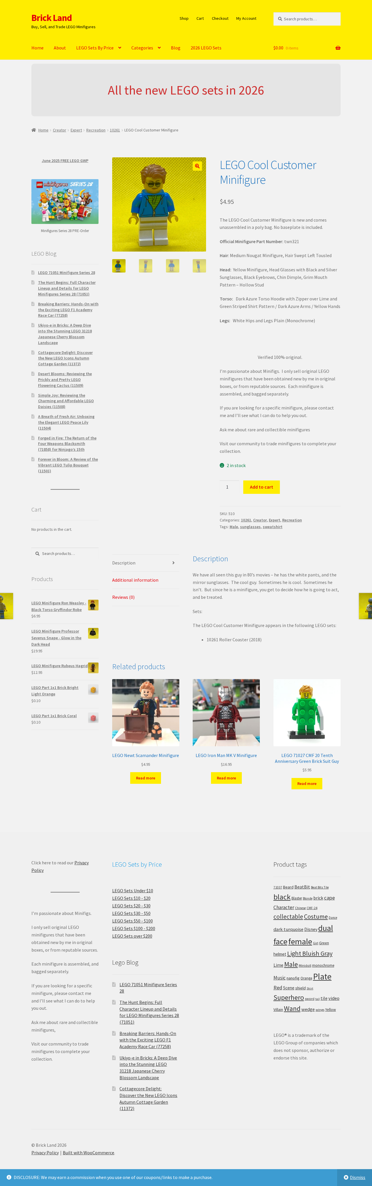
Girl (315, 943)
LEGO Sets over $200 (132, 936)
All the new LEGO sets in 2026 (186, 90)
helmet (279, 954)
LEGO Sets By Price (95, 48)
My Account (246, 18)
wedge (308, 1009)
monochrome (323, 965)
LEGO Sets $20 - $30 (131, 906)
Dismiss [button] (357, 1177)
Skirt (310, 988)
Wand (292, 1008)
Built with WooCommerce (88, 1152)
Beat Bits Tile (320, 887)
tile (324, 998)
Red (277, 987)
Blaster (296, 898)
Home (37, 48)
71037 (277, 887)
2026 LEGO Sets (206, 48)
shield (300, 988)
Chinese (300, 908)
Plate (322, 976)
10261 (115, 130)
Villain (278, 1009)
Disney (310, 929)
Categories (142, 48)
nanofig (293, 978)
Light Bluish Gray (309, 953)
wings (320, 1009)
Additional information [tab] (135, 580)
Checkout (220, 18)
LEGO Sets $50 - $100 (132, 921)
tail (317, 999)
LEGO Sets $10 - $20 (131, 898)
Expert (76, 130)
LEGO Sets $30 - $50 (131, 913)
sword (309, 998)
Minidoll (305, 965)
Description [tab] (123, 563)
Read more (145, 778)
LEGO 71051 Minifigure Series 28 (66, 272)
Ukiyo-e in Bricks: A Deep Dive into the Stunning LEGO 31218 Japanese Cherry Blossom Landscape (65, 334)
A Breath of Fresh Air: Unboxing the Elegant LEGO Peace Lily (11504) (66, 422)
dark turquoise (288, 929)
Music (279, 978)
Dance (333, 918)
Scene (288, 988)
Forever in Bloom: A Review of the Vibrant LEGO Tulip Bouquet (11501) (68, 465)
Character (283, 907)
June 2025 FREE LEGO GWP (65, 160)
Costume (316, 916)
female (300, 941)
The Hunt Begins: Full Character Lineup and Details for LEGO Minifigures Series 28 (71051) (67, 288)
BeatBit (302, 887)
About (60, 48)
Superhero (288, 997)
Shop (184, 18)
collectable (288, 916)
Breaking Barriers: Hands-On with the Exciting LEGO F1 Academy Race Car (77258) (68, 309)
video (333, 998)
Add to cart (261, 487)
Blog (175, 48)
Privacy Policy (45, 1152)
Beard (288, 887)
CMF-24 (312, 908)
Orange (306, 978)
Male (234, 526)
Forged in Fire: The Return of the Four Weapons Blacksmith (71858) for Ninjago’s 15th (67, 443)
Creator (59, 130)
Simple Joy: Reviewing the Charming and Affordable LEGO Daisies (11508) (66, 401)
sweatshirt (272, 526)
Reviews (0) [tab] (123, 597)
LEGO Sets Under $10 (132, 890)
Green (324, 943)
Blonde (307, 898)
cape (329, 897)
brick (318, 898)
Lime (278, 965)
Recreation (95, 130)
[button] (197, 166)
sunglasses (250, 526)
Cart (200, 18)
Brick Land (51, 18)
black (282, 897)
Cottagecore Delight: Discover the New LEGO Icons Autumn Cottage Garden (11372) (65, 358)
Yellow (330, 1009)
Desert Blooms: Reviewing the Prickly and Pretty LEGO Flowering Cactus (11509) (65, 379)
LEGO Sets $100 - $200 (133, 928)
